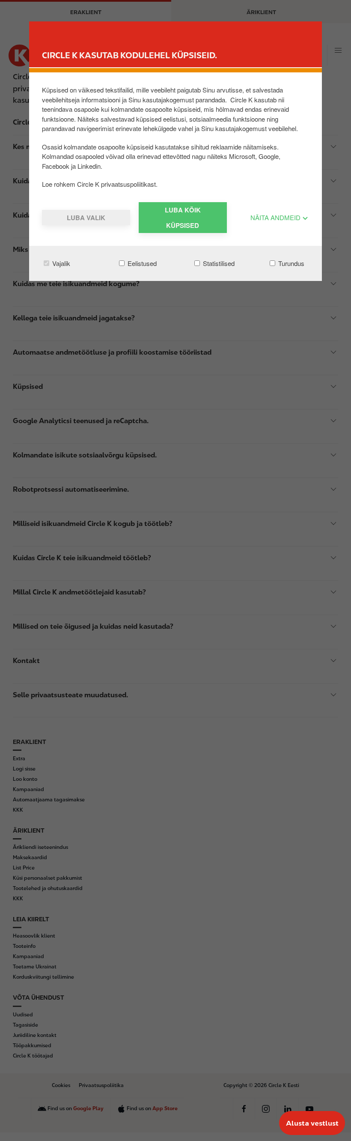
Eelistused (141, 263)
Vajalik (60, 263)
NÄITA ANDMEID (276, 217)
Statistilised (218, 263)
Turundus (290, 263)
